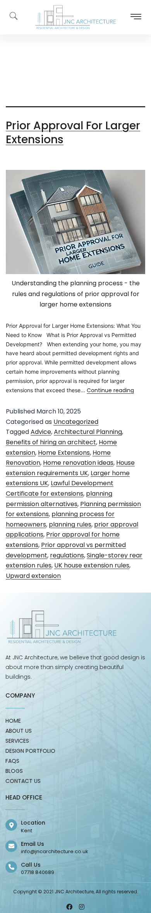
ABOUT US (18, 730)
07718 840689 (37, 872)
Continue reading (110, 390)
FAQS (12, 761)
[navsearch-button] (9, 17)
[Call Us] (11, 867)
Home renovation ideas (78, 462)
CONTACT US (23, 781)
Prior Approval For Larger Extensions (73, 132)
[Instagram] (82, 907)
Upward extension (33, 575)
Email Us (32, 844)
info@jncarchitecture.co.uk (54, 851)
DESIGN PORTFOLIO (30, 751)
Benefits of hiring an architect (51, 442)
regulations (67, 555)
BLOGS (14, 771)
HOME (13, 720)
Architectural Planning (88, 431)
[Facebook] (69, 907)
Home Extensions (64, 452)
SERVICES (17, 741)
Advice (41, 431)
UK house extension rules (91, 565)
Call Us (31, 865)
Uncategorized (75, 421)
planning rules (70, 524)
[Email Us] (11, 846)
